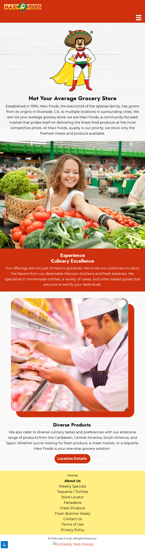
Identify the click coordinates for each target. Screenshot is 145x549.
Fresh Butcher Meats (72, 514)
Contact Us (72, 519)
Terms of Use (72, 524)
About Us (72, 481)
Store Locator (72, 497)
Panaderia (72, 503)
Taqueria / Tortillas (72, 492)
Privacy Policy (72, 530)
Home (72, 475)
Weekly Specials (72, 486)
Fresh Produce (72, 508)
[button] (72, 458)
